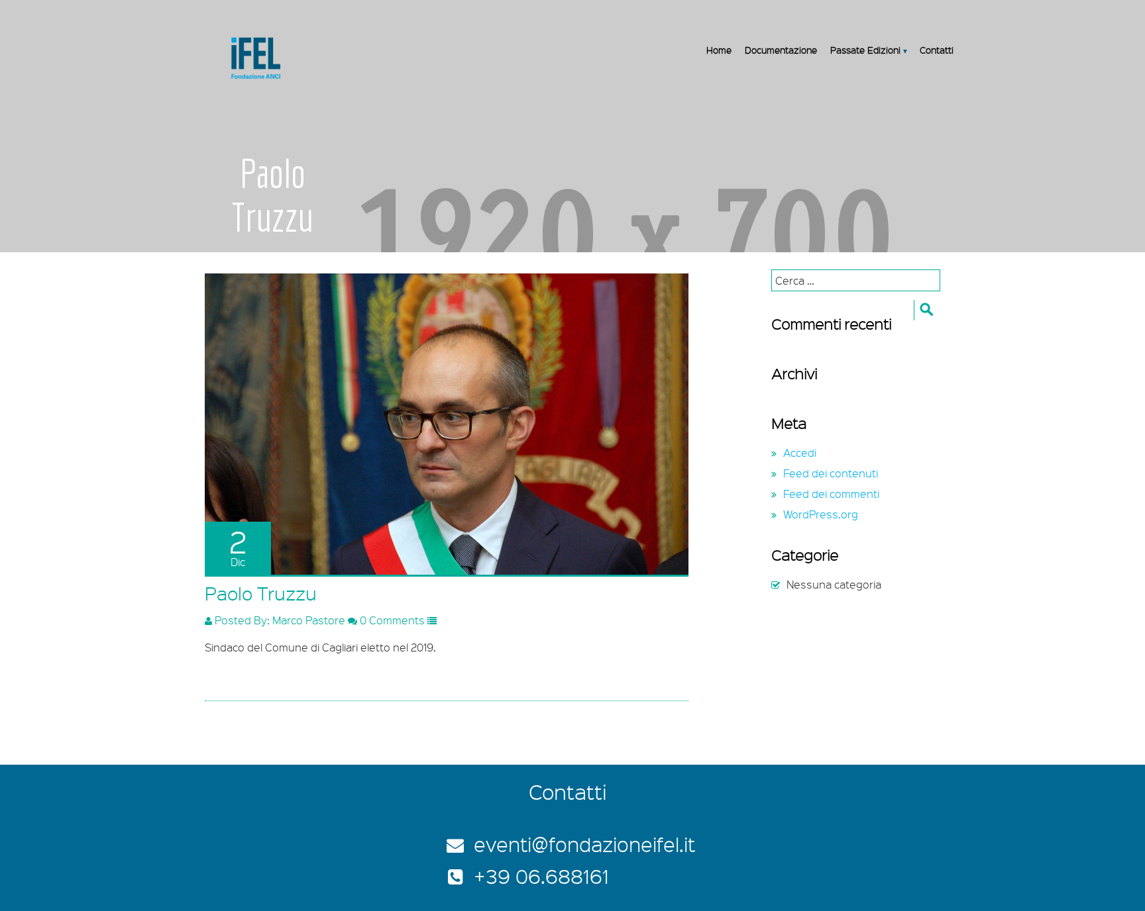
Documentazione (781, 50)
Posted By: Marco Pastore (278, 620)
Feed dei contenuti (830, 473)
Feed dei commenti (831, 494)
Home (719, 50)
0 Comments (391, 620)
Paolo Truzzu (261, 593)
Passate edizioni (865, 50)
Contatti (937, 50)
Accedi (799, 452)
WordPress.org (820, 514)
